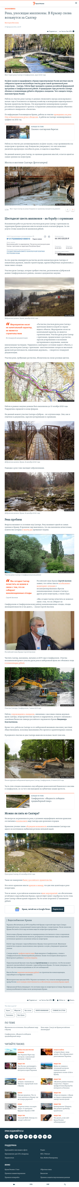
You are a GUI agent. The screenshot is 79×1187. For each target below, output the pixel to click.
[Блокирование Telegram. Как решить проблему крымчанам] (46, 1106)
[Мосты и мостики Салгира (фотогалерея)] (39, 186)
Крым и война (59, 1050)
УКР (47, 1184)
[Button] (52, 31)
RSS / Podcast (45, 1154)
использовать (22, 821)
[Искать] (65, 1184)
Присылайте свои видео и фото (16, 1150)
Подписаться (58, 909)
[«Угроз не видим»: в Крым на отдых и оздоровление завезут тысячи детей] (46, 1095)
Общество (21, 1064)
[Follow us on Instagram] (21, 1137)
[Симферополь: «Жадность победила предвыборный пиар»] (18, 801)
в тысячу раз (27, 530)
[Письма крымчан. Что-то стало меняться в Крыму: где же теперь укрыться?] (10, 1095)
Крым (20, 1104)
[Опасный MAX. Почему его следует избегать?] (10, 1117)
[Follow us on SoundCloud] (35, 1137)
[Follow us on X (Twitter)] (11, 1137)
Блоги (20, 1093)
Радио (42, 1150)
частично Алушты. (30, 958)
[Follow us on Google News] (26, 1137)
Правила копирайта (12, 1177)
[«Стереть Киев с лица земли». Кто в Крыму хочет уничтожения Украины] (46, 1052)
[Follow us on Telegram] (30, 1137)
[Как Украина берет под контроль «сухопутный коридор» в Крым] (10, 1052)
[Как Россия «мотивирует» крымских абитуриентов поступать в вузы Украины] (10, 1066)
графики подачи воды (26, 953)
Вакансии (44, 1173)
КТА (31, 1184)
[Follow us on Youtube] (16, 1137)
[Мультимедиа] (14, 1184)
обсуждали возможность (36, 827)
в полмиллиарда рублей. (15, 663)
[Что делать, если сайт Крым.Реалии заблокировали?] (46, 1117)
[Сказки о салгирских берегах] (18, 132)
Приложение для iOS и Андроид (16, 1154)
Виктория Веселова (12, 23)
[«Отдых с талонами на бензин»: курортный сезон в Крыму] (10, 1081)
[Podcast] (45, 1137)
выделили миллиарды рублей (28, 972)
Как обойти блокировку (49, 1158)
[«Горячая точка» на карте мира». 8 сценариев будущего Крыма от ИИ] (10, 1106)
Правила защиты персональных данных (55, 1177)
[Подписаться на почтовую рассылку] (49, 1137)
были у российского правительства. (37, 880)
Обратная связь (46, 1170)
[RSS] (40, 1137)
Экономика (10, 9)
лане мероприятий (50, 893)
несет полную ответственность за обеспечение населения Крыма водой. (42, 982)
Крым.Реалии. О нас (12, 1170)
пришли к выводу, (36, 886)
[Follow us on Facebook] (7, 1137)
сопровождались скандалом (22, 714)
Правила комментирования (15, 1173)
